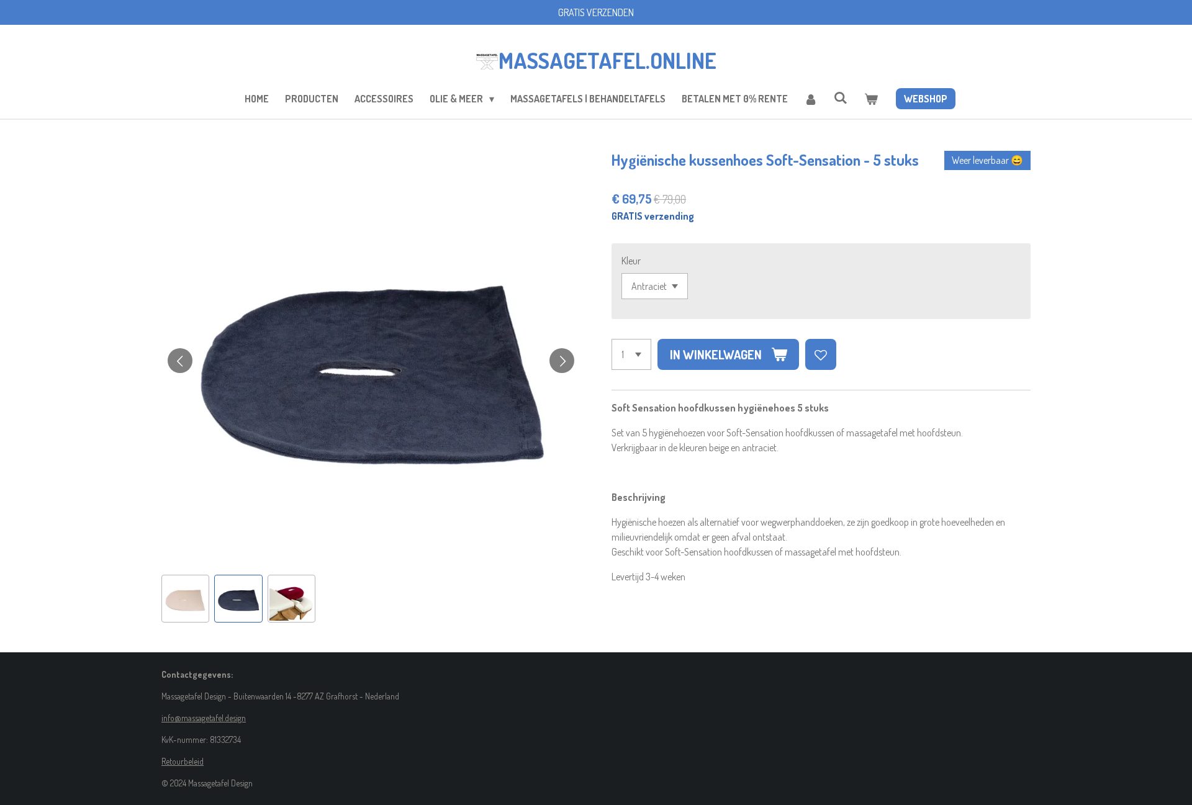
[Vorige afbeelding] (180, 360)
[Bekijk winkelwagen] (870, 98)
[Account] (811, 98)
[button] (185, 599)
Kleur (631, 260)
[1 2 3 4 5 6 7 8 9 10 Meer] (631, 354)
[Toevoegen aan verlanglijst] (820, 354)
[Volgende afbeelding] (561, 360)
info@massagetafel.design (203, 718)
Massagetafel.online (607, 60)
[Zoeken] (841, 97)
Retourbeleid (182, 761)
